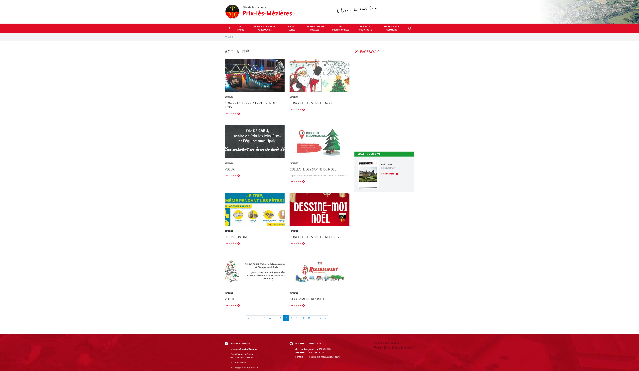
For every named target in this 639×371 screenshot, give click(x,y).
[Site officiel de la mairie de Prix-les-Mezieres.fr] (319, 11)
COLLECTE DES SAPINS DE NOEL (313, 169)
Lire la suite (230, 113)
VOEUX (230, 169)
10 (302, 318)
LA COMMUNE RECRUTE (307, 299)
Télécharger (387, 173)
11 (309, 318)
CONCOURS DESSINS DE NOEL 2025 (315, 237)
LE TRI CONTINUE (237, 237)
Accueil (229, 37)
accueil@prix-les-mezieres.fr (244, 367)
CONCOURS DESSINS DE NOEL (311, 103)
